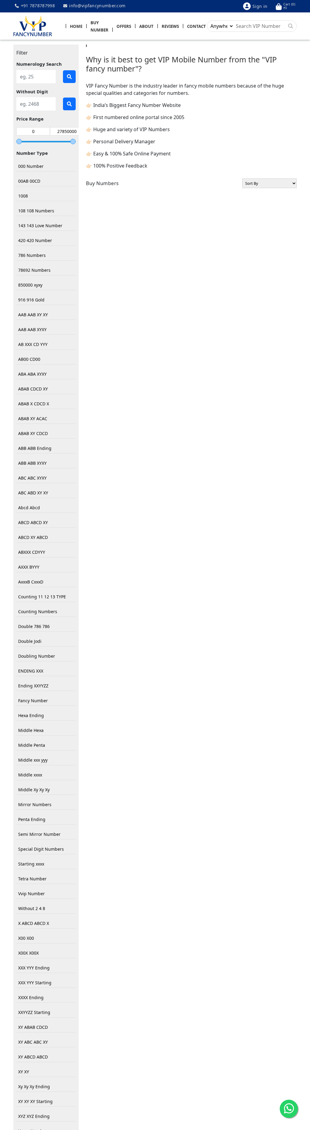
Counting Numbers (37, 611)
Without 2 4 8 (31, 908)
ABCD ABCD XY (33, 522)
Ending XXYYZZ (33, 686)
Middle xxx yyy (33, 760)
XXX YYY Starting (34, 982)
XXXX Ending (31, 997)
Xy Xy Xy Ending (34, 1086)
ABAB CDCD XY (33, 389)
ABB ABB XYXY (32, 463)
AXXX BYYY (28, 567)
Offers (124, 26)
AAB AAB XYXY (32, 329)
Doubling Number (36, 656)
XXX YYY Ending (34, 968)
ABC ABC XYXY (32, 478)
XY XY (23, 1072)
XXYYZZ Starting (34, 1012)
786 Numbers (32, 255)
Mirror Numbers (34, 804)
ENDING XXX (30, 671)
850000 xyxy (30, 285)
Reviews (170, 26)
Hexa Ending (31, 715)
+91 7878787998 (37, 5)
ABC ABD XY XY (33, 493)
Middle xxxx (30, 775)
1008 (23, 196)
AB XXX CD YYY (33, 344)
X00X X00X (28, 953)
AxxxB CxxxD (30, 582)
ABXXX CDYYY (31, 552)
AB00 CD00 (29, 359)
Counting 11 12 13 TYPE (42, 597)
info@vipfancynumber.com (96, 5)
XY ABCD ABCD (33, 1057)
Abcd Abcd (29, 507)
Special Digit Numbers (41, 849)
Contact (196, 26)
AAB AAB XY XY (33, 314)
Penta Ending (31, 819)
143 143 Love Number (40, 225)
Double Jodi (29, 641)
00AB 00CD (29, 181)
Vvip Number (31, 893)
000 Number (31, 166)
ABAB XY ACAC (32, 418)
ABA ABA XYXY (32, 374)
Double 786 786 (34, 626)
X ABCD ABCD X (33, 923)
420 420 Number (35, 240)
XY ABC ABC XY (33, 1042)
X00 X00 (26, 938)
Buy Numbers (102, 183)
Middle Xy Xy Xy (34, 790)
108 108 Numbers (36, 211)
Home (76, 26)
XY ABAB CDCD (33, 1027)
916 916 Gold (31, 300)
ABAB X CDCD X (33, 404)
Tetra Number (32, 879)
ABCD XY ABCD (33, 537)
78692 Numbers (34, 270)
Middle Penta (31, 745)
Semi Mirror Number (39, 834)
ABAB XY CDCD (33, 433)
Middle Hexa (31, 730)
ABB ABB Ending (34, 448)
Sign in (259, 6)
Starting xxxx (31, 864)
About (146, 26)
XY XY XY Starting (35, 1101)
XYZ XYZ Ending (34, 1116)
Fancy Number (33, 700)
